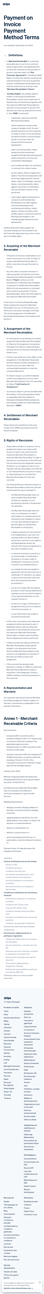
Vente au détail (30, 1119)
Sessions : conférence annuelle (8, 1220)
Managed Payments (12, 1066)
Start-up (27, 1017)
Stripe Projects (30, 1186)
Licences (7, 1244)
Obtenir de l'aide (10, 1272)
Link (5, 1063)
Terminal (7, 1095)
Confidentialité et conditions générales (11, 1229)
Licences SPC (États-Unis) (16, 908)
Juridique (8, 858)
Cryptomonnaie (10, 1037)
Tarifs (6, 1011)
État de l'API (29, 1168)
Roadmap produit (31, 1201)
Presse (27, 1208)
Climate (7, 1031)
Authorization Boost (12, 1017)
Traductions (9, 930)
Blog (5, 1211)
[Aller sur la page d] (6, 998)
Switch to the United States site (17, 1288)
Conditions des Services (15, 871)
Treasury (7, 1098)
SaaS (26, 1070)
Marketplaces (29, 1060)
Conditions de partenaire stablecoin (20, 923)
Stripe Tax (8, 1091)
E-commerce (29, 1030)
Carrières (27, 1205)
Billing (6, 1021)
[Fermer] (39, 1283)
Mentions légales (11, 1256)
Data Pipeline (9, 1040)
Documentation (30, 1158)
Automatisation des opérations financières (32, 1042)
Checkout (8, 1027)
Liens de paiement (11, 1069)
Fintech (27, 1082)
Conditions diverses (14, 868)
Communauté (9, 1214)
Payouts (7, 1076)
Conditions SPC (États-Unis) (17, 904)
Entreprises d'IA (30, 1073)
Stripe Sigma (9, 1088)
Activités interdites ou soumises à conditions (11, 1238)
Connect (7, 1034)
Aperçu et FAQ (11, 864)
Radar (6, 1079)
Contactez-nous (30, 1214)
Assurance (28, 1095)
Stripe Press (29, 1211)
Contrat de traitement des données (19, 926)
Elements (7, 1044)
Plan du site (8, 1247)
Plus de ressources (11, 1259)
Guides (7, 1201)
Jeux (26, 1085)
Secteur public (30, 1116)
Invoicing (7, 1056)
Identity (7, 1053)
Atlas (6, 1014)
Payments (8, 1072)
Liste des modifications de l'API (31, 1174)
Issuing (6, 1059)
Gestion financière (31, 1063)
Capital (6, 1024)
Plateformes (29, 1066)
